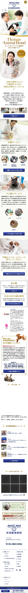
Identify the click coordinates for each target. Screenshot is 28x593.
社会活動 (19, 554)
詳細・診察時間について (14, 371)
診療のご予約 (20, 551)
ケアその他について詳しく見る (15, 234)
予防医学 (6, 566)
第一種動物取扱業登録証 (10, 558)
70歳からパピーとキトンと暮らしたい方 (15, 274)
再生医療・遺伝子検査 (9, 568)
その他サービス (7, 577)
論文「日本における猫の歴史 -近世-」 (14, 303)
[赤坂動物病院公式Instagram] (16, 570)
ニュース (19, 561)
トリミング (7, 581)
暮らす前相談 (7, 564)
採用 (18, 563)
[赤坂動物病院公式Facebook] (20, 570)
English (19, 566)
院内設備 (19, 556)
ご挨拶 (6, 553)
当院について (15, 116)
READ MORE (15, 460)
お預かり (6, 583)
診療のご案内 (6, 562)
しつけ (6, 579)
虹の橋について (14, 290)
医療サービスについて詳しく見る (14, 170)
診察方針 (6, 556)
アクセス (19, 559)
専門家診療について (9, 571)
